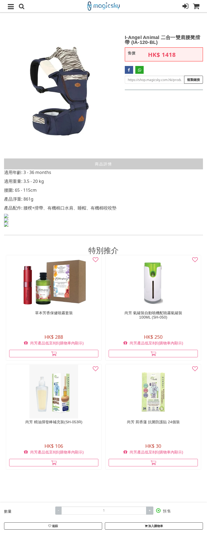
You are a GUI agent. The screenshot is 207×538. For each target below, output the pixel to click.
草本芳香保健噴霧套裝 (54, 313)
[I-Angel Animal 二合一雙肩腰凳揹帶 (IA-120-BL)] (60, 91)
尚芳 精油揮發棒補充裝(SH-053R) (53, 422)
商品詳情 (103, 164)
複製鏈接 (193, 79)
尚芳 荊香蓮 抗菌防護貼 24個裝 (153, 422)
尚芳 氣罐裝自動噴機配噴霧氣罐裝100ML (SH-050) (153, 315)
